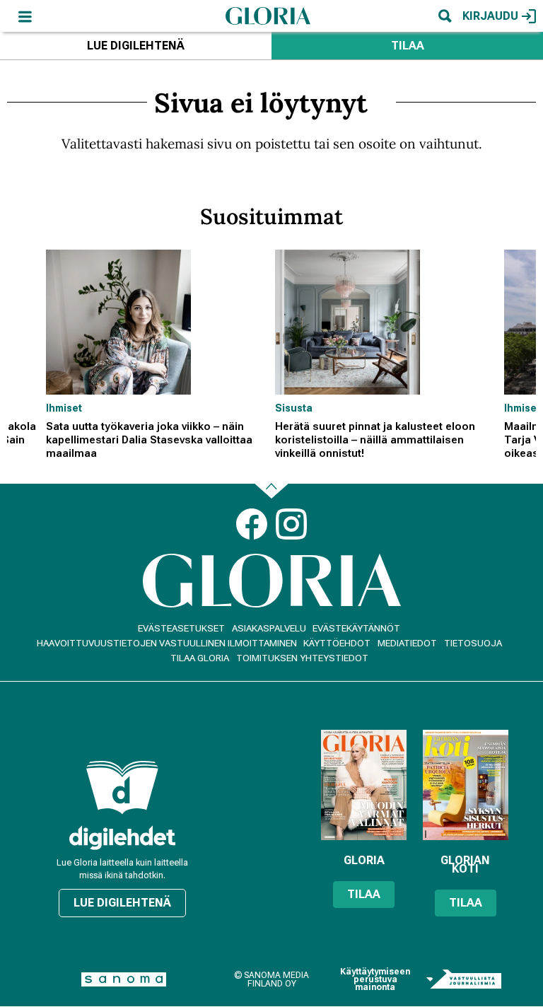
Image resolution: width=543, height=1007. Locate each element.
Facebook (251, 524)
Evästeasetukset (181, 628)
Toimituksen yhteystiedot (302, 658)
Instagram (291, 524)
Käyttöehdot (336, 643)
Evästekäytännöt (356, 628)
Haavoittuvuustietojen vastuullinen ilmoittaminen (167, 643)
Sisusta (294, 408)
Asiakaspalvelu (269, 628)
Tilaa (407, 45)
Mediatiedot (407, 643)
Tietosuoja (473, 643)
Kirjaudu (490, 16)
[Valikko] (24, 16)
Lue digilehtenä (136, 45)
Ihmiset (64, 408)
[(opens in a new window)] (122, 837)
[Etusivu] (268, 15)
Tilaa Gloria (199, 658)
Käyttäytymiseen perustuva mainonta (375, 980)
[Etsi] (444, 16)
